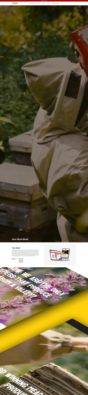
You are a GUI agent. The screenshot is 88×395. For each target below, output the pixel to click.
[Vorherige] (38, 1)
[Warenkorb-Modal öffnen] (75, 3)
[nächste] (50, 1)
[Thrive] (15, 3)
